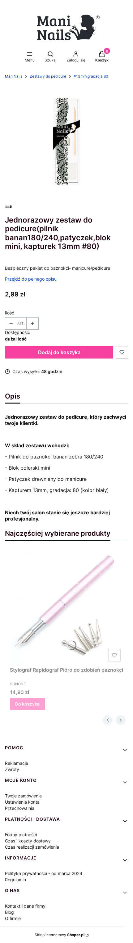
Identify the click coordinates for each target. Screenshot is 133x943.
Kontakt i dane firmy (25, 906)
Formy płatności (21, 834)
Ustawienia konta (22, 802)
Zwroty (12, 769)
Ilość (9, 312)
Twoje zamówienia (23, 795)
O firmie (13, 918)
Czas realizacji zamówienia (32, 847)
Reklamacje (16, 763)
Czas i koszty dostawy (28, 840)
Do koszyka (27, 703)
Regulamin (15, 879)
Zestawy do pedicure (48, 76)
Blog (9, 912)
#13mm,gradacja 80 (91, 76)
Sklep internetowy (59, 934)
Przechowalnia (19, 808)
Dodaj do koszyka (59, 352)
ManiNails (13, 76)
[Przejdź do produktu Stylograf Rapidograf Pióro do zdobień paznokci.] (66, 607)
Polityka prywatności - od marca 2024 (43, 873)
